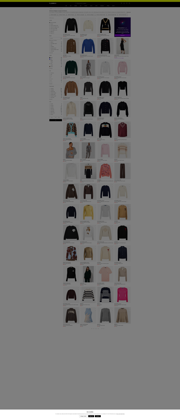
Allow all (97, 416)
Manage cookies (83, 416)
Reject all (91, 416)
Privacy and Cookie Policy (120, 413)
